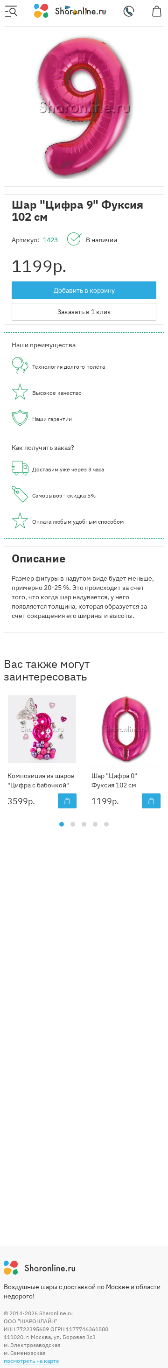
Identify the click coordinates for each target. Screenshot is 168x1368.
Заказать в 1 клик (84, 312)
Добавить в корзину (84, 290)
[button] (61, 824)
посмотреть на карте (31, 1360)
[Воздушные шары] (69, 10)
